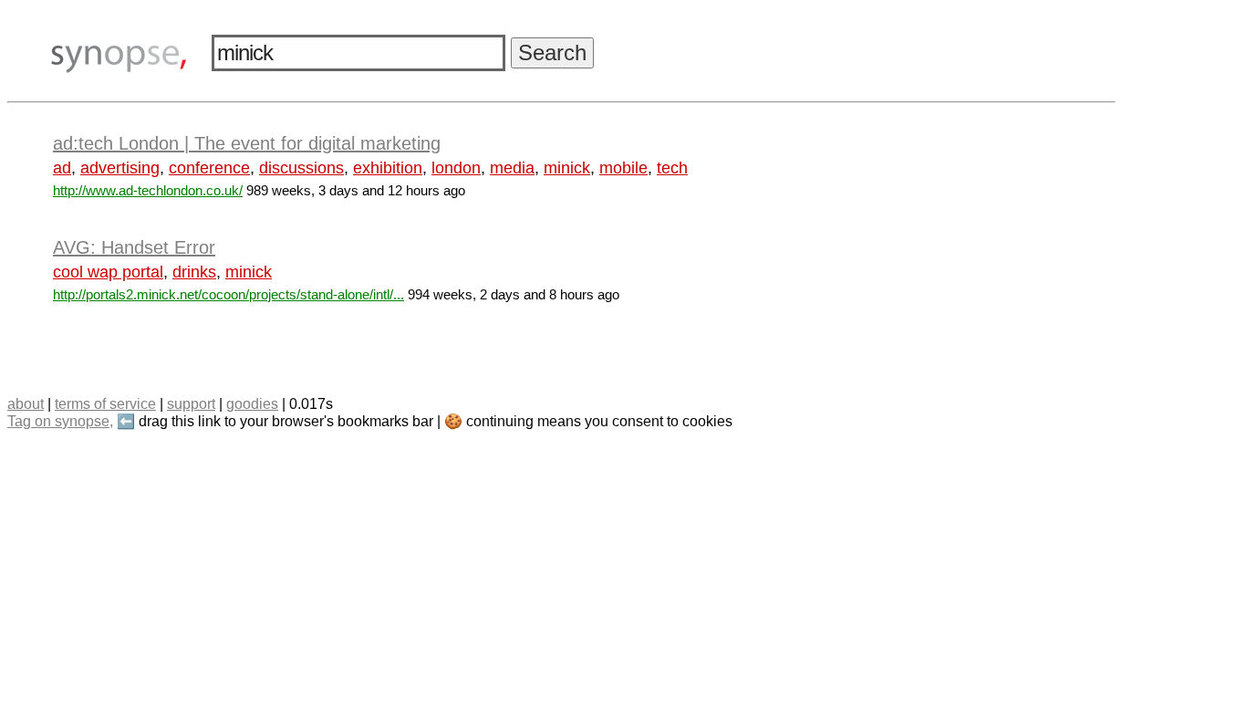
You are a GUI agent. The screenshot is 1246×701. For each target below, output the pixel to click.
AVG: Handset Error (134, 247)
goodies (252, 404)
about (25, 404)
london (456, 168)
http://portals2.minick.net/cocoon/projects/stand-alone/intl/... (228, 294)
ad (62, 168)
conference (209, 168)
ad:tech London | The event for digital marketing (247, 143)
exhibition (387, 168)
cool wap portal (108, 272)
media (512, 168)
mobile (623, 168)
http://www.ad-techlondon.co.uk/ (148, 190)
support (191, 404)
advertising (120, 168)
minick (567, 168)
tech (672, 168)
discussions (301, 168)
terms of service (105, 404)
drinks (194, 272)
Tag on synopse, (60, 421)
